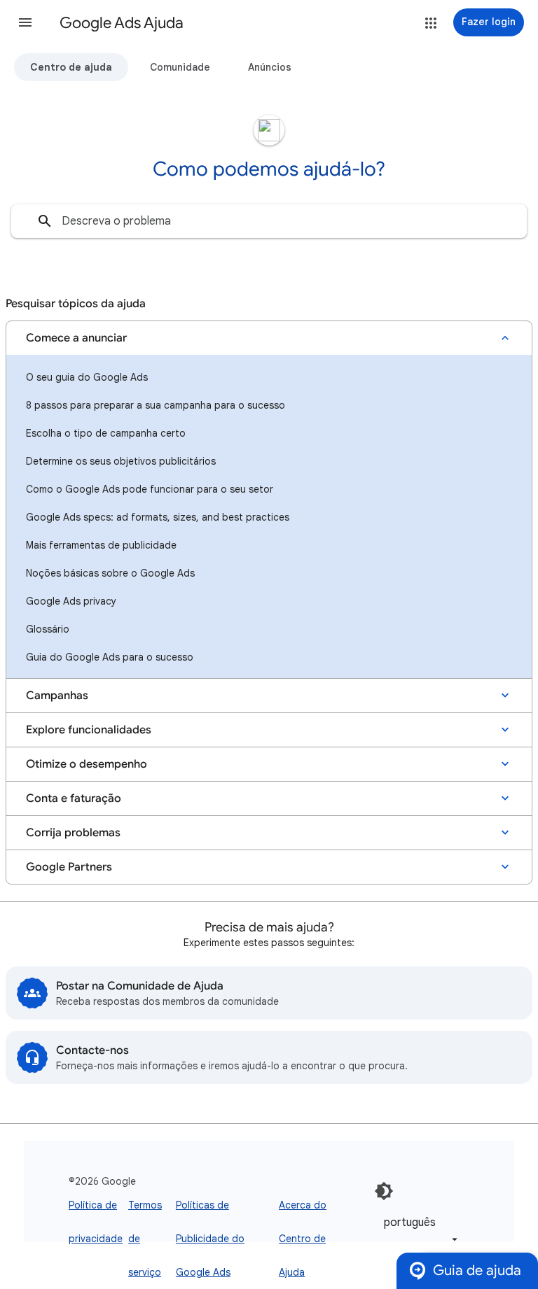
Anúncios (269, 67)
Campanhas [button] (57, 696)
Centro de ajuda (71, 67)
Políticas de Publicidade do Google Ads (210, 1239)
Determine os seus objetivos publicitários (121, 461)
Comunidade (180, 67)
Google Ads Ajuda (122, 22)
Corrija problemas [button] (73, 833)
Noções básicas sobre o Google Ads (110, 573)
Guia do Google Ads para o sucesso (109, 657)
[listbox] (418, 1230)
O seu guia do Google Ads (87, 377)
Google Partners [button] (69, 867)
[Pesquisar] (45, 221)
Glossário (47, 629)
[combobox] (269, 221)
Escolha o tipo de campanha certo (106, 433)
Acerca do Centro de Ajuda (302, 1239)
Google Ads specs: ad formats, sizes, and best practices (157, 517)
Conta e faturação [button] (73, 798)
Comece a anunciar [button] (76, 338)
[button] (25, 22)
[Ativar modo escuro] (384, 1191)
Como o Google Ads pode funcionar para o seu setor (149, 489)
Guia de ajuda (477, 1270)
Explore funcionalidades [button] (88, 730)
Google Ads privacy (71, 601)
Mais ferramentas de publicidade (101, 545)
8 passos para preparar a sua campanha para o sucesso (155, 405)
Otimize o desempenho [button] (86, 764)
